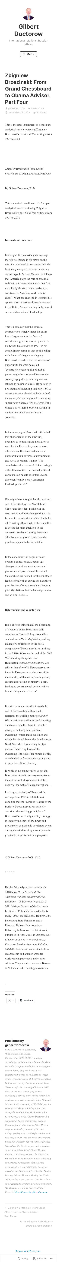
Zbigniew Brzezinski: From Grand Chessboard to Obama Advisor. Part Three (24, 1212)
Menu (30, 54)
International (37, 108)
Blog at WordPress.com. (28, 1251)
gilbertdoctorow (16, 108)
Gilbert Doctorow (28, 30)
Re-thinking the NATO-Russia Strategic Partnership (29, 1223)
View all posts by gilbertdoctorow (31, 1192)
